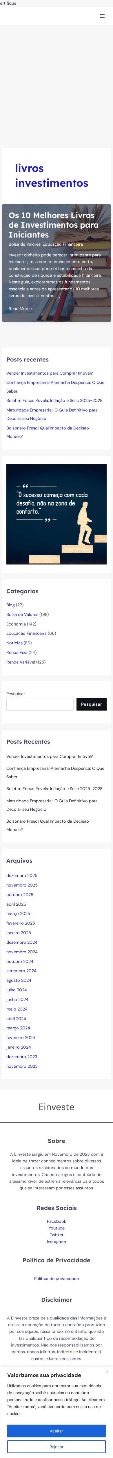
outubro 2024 (19, 961)
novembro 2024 (22, 952)
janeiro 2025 (18, 933)
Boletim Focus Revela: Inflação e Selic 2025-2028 (54, 400)
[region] (56, 1412)
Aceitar (56, 1431)
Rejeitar (56, 1446)
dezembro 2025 (21, 875)
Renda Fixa (17, 652)
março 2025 (18, 913)
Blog (10, 605)
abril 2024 (16, 1019)
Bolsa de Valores (25, 244)
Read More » (21, 309)
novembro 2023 (22, 1066)
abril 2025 (16, 904)
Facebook (56, 1221)
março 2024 (18, 1028)
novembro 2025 (22, 885)
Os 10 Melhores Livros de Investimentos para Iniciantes (54, 225)
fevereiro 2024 (20, 1037)
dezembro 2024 (21, 942)
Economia (16, 624)
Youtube (57, 1228)
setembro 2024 (21, 971)
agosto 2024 (18, 980)
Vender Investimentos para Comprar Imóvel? (49, 373)
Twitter (56, 1235)
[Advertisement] (56, 84)
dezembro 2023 (21, 1057)
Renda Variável (20, 662)
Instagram (56, 1242)
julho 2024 (16, 990)
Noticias (14, 643)
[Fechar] (106, 1371)
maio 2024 (17, 1009)
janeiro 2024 (18, 1047)
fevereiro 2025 (20, 923)
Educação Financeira (63, 244)
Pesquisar (15, 694)
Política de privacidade (56, 1278)
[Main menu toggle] (102, 16)
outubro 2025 (19, 895)
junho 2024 (17, 999)
